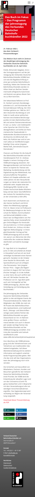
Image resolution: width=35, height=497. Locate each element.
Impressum (7, 463)
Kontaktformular (9, 455)
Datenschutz (8, 465)
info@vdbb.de (13, 453)
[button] (9, 410)
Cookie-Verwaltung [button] (10, 468)
